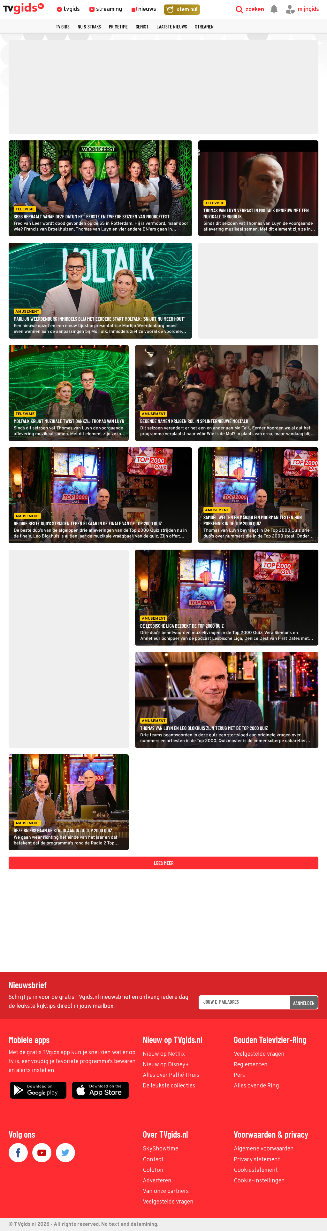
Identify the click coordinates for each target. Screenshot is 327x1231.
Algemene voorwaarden (264, 1149)
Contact (153, 1160)
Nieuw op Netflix (164, 1054)
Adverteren (157, 1181)
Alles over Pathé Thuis (171, 1075)
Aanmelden (304, 1003)
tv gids (63, 26)
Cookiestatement (256, 1170)
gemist (142, 26)
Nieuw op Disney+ (166, 1065)
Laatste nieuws (171, 26)
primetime (118, 26)
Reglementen (251, 1065)
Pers (239, 1075)
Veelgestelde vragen (259, 1054)
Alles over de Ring (256, 1086)
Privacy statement (257, 1160)
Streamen (204, 26)
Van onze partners (166, 1191)
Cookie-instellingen (259, 1181)
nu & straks (89, 26)
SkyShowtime (160, 1149)
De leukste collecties (169, 1086)
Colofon (153, 1170)
